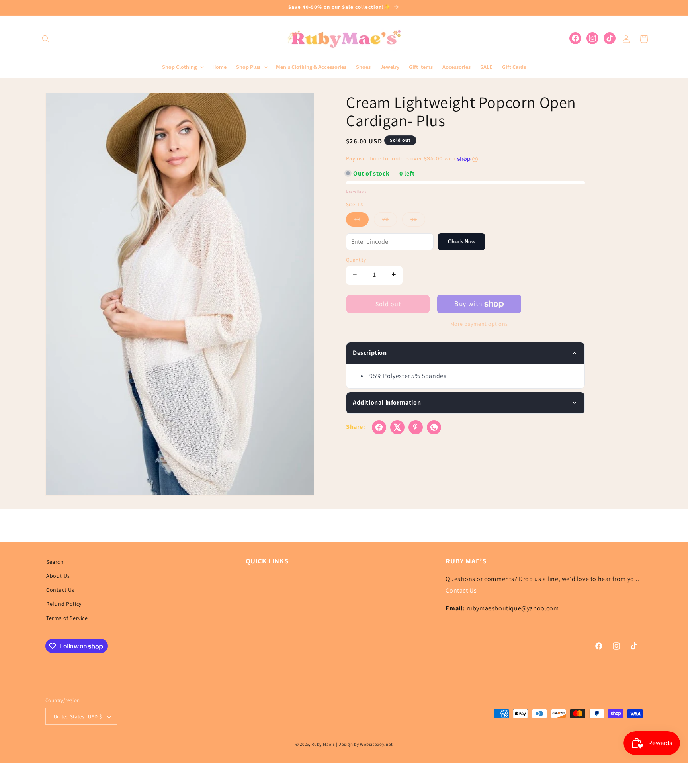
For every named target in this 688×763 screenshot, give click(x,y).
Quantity (356, 259)
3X (417, 221)
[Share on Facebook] (379, 427)
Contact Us (60, 590)
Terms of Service (67, 618)
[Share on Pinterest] (415, 427)
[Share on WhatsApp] (434, 427)
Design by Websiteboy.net (365, 744)
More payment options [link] (479, 323)
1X (361, 221)
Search (55, 561)
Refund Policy (64, 604)
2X (389, 221)
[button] (46, 39)
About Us (58, 575)
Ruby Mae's (323, 744)
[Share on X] (397, 427)
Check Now (461, 242)
